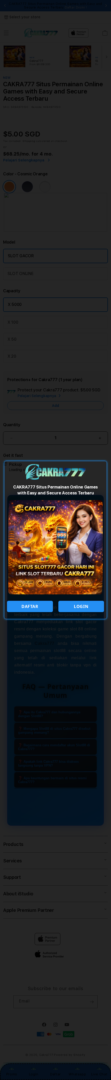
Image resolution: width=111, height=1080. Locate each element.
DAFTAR (29, 606)
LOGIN (81, 606)
